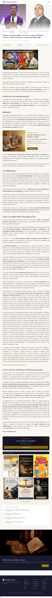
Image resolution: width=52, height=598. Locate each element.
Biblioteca (5, 31)
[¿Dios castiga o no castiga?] (26, 488)
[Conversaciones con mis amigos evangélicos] (41, 466)
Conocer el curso (32, 148)
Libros (25, 585)
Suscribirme (45, 565)
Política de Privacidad (39, 593)
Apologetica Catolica (10, 579)
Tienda (25, 587)
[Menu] (48, 2)
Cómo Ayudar (35, 581)
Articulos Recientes (12, 32)
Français (44, 587)
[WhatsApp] (29, 45)
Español (43, 581)
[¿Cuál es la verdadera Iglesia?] (41, 488)
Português (44, 583)
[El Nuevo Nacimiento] (11, 488)
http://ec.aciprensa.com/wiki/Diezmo (16, 365)
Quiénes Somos (36, 583)
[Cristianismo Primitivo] (26, 466)
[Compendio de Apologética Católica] (11, 466)
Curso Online (35, 585)
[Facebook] (24, 45)
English (43, 585)
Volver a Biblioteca (7, 44)
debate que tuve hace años (11, 91)
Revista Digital (27, 583)
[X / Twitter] (26, 45)
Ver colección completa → (26, 501)
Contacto (35, 587)
